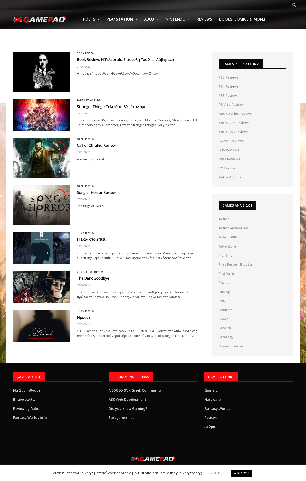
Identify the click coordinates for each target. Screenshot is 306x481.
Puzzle (224, 282)
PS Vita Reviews (231, 104)
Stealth (225, 328)
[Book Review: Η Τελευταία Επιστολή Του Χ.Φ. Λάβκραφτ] (41, 72)
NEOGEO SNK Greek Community (135, 390)
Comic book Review (90, 272)
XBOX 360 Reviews (233, 132)
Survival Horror (231, 346)
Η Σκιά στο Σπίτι (91, 239)
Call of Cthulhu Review (96, 145)
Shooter (225, 310)
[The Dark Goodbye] (41, 287)
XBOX (149, 19)
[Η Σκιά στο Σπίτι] (41, 248)
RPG (222, 300)
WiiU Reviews (229, 159)
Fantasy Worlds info (30, 417)
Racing (224, 291)
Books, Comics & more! (242, 19)
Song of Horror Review (96, 192)
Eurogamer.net (121, 417)
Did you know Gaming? (128, 408)
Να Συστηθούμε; (27, 390)
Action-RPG (228, 237)
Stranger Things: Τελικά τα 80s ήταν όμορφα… (117, 106)
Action (224, 219)
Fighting (226, 255)
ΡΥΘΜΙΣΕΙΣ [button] (216, 472)
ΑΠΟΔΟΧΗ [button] (241, 473)
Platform (226, 273)
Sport (223, 319)
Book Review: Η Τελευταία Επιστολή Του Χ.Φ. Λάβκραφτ (126, 59)
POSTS (89, 19)
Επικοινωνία (24, 399)
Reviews (204, 19)
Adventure (227, 246)
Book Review (85, 53)
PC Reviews (228, 168)
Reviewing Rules (26, 408)
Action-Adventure (233, 228)
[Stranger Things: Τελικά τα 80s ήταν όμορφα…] (41, 115)
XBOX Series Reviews (235, 113)
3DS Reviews (229, 150)
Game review (85, 139)
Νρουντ (83, 317)
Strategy (226, 337)
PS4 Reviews (228, 86)
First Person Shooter (236, 264)
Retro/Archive (230, 177)
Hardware (212, 399)
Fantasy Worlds (89, 100)
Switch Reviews (231, 141)
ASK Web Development (127, 399)
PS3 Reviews (228, 95)
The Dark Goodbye (93, 278)
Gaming (211, 390)
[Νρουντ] (41, 326)
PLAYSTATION (120, 19)
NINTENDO (176, 19)
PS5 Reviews (228, 77)
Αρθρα (209, 426)
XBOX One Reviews (234, 122)
